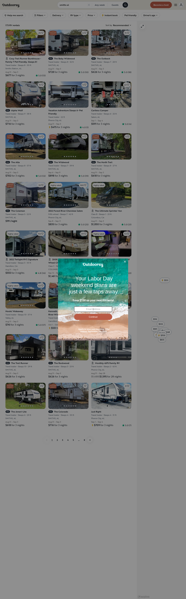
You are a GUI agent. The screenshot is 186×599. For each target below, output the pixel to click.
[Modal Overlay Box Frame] (93, 299)
